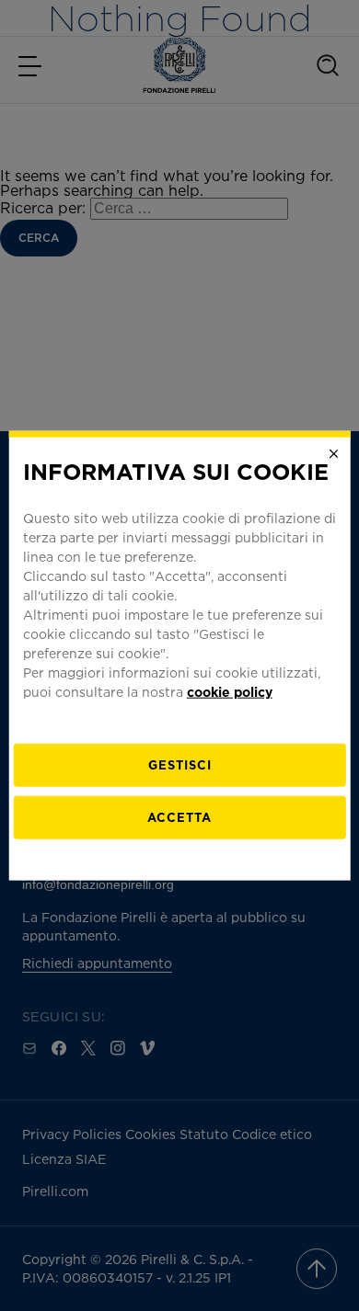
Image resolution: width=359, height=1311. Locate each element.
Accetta (179, 816)
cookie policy (229, 691)
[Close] (333, 454)
